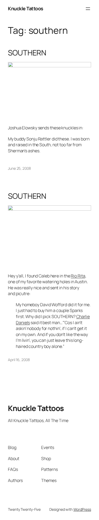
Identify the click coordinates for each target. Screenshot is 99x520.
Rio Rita (78, 276)
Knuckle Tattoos (25, 8)
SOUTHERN (27, 53)
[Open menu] (88, 9)
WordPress (82, 509)
